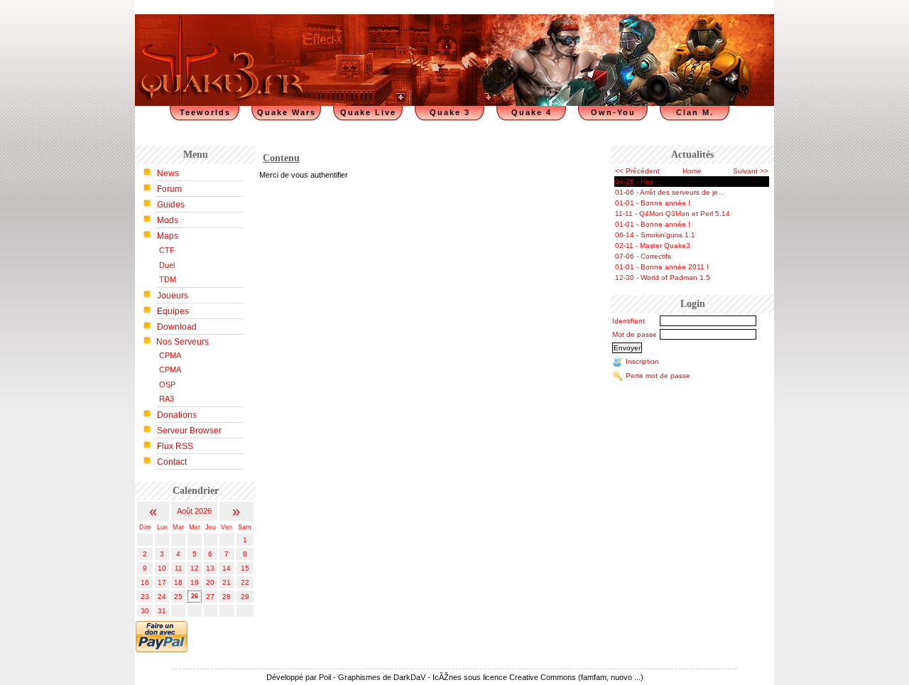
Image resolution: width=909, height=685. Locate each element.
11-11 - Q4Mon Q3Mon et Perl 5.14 (672, 213)
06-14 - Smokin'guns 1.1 (655, 235)
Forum (169, 189)
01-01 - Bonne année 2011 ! (662, 267)
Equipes (173, 311)
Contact (172, 462)
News (168, 173)
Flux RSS (175, 446)
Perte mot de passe (658, 375)
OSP (167, 384)
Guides (171, 205)
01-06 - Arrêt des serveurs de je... (669, 192)
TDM (167, 279)
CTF (167, 250)
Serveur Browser (189, 431)
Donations (177, 415)
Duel (167, 265)
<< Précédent (637, 171)
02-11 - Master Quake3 (652, 245)
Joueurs (172, 296)
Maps (167, 236)
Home (692, 171)
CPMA (170, 355)
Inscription (642, 361)
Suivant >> (750, 171)
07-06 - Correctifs (643, 256)
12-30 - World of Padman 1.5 (662, 277)
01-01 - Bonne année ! (652, 203)
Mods (167, 220)
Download (177, 327)
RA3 (166, 398)
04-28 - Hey (634, 181)
